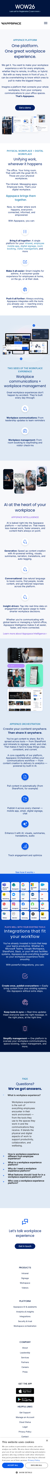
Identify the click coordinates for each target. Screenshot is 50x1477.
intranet (28, 243)
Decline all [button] (36, 1465)
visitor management (27, 248)
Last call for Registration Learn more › (25, 11)
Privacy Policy (34, 1460)
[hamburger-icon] (45, 23)
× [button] (47, 1441)
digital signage (28, 246)
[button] (25, 1095)
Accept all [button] (13, 1465)
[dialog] (25, 1457)
